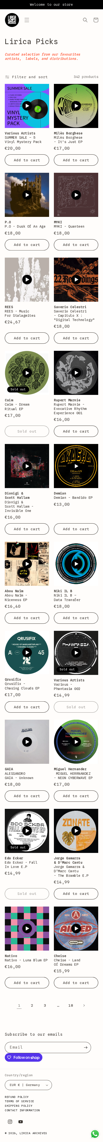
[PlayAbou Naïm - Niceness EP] (27, 564)
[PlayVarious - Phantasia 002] (76, 653)
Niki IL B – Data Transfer (67, 597)
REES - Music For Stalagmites (20, 313)
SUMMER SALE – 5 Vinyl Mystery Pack (23, 140)
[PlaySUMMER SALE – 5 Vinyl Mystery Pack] (27, 106)
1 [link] (19, 1005)
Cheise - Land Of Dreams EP (67, 962)
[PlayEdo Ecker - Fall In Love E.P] (27, 831)
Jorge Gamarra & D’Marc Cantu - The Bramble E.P (72, 871)
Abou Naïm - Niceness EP (16, 597)
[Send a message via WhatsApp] (95, 1134)
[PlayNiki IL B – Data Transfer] (76, 564)
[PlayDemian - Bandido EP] (76, 466)
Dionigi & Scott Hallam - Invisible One (19, 506)
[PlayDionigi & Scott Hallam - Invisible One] (27, 466)
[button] (27, 20)
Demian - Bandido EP (73, 498)
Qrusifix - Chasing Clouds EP (22, 686)
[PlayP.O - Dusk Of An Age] (27, 195)
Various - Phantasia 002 (67, 687)
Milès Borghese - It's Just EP (68, 140)
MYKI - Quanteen (69, 226)
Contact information (22, 1110)
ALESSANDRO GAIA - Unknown (19, 776)
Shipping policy (19, 1105)
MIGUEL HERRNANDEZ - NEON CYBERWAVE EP (73, 776)
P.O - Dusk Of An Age (25, 226)
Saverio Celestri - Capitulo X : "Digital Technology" (74, 315)
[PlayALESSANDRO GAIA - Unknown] (27, 742)
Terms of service (19, 1101)
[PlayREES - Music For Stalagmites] (27, 279)
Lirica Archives (33, 1133)
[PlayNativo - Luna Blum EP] (27, 928)
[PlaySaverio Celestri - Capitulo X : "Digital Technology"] (76, 279)
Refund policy (17, 1097)
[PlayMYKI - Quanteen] (76, 195)
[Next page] (84, 1005)
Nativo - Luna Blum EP (26, 960)
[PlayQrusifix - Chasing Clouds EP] (27, 652)
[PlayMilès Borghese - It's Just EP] (76, 106)
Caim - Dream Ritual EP (17, 407)
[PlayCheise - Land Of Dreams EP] (76, 928)
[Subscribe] (85, 1047)
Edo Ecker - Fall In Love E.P (21, 865)
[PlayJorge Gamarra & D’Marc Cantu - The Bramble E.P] (76, 831)
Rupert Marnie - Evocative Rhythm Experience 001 (70, 409)
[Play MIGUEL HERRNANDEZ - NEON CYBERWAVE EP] (76, 742)
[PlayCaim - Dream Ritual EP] (27, 373)
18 (71, 1005)
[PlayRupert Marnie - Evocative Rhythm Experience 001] (76, 372)
